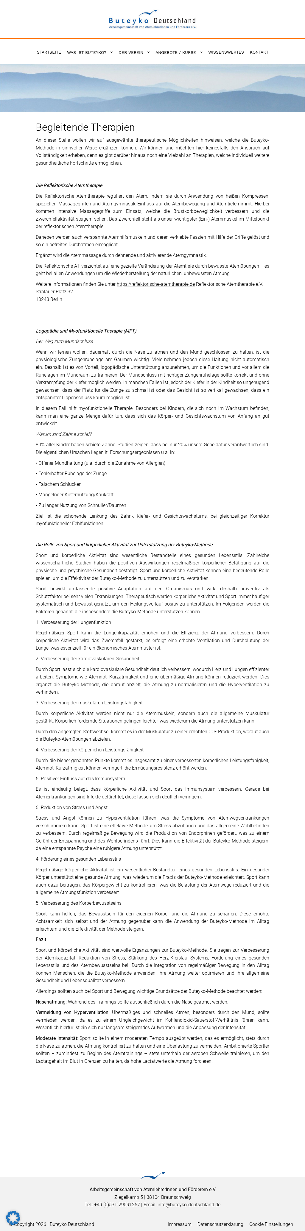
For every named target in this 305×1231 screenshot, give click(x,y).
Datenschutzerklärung (220, 1224)
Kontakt (259, 52)
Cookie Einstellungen (271, 1224)
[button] (13, 1218)
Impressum (180, 1224)
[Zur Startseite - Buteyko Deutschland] (152, 18)
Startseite (49, 52)
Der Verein (131, 52)
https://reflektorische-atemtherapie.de (156, 284)
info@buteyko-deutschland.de (189, 1204)
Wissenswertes (226, 52)
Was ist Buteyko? (86, 52)
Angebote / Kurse (175, 52)
